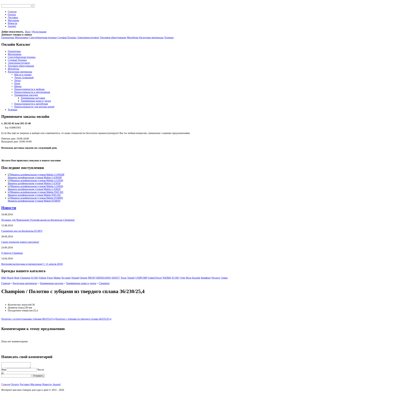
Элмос (224, 277)
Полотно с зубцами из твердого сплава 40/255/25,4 (83, 319)
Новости (12, 23)
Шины (18, 86)
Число (40, 369)
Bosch (10, 277)
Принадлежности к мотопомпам (32, 92)
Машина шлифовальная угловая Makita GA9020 (34, 189)
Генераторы (7, 37)
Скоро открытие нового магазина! (20, 242)
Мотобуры (132, 37)
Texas (123, 277)
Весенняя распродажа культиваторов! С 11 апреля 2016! (32, 264)
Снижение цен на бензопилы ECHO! (21, 231)
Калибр (196, 277)
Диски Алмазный (24, 77)
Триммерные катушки (33, 98)
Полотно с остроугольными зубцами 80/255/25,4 (28, 319)
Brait (16, 277)
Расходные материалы (151, 37)
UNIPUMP (141, 277)
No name (66, 277)
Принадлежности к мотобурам (31, 103)
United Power (155, 277)
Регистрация (39, 31)
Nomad (75, 277)
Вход (28, 31)
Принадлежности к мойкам (29, 89)
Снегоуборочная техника (43, 37)
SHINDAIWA (103, 277)
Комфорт (206, 277)
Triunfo (131, 277)
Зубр (182, 277)
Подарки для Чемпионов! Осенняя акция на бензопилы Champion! (38, 220)
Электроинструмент (88, 37)
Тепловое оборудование (113, 37)
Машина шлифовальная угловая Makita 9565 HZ (34, 195)
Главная (12, 11)
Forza (50, 277)
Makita (57, 277)
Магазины (13, 20)
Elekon (42, 277)
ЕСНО (175, 277)
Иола (188, 277)
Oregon (83, 277)
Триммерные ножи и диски (36, 100)
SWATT (115, 277)
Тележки (169, 37)
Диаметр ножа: (16, 307)
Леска (17, 80)
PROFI (91, 277)
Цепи (17, 83)
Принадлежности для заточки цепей (34, 106)
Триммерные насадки (26, 95)
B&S (3, 277)
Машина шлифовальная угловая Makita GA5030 (34, 183)
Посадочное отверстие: (20, 310)
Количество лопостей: (20, 304)
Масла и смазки (23, 74)
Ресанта (216, 277)
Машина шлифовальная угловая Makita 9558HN (34, 200)
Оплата (12, 14)
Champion (25, 277)
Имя (3, 369)
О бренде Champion (12, 253)
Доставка (13, 17)
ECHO (34, 277)
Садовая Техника (66, 37)
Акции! (12, 26)
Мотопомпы (21, 37)
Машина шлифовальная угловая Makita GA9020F (35, 177)
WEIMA (167, 277)
